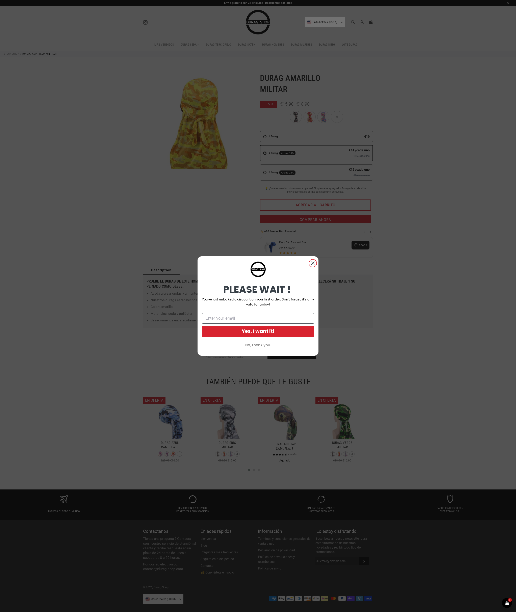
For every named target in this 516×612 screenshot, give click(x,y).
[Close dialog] (313, 263)
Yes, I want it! (258, 331)
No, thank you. (258, 344)
